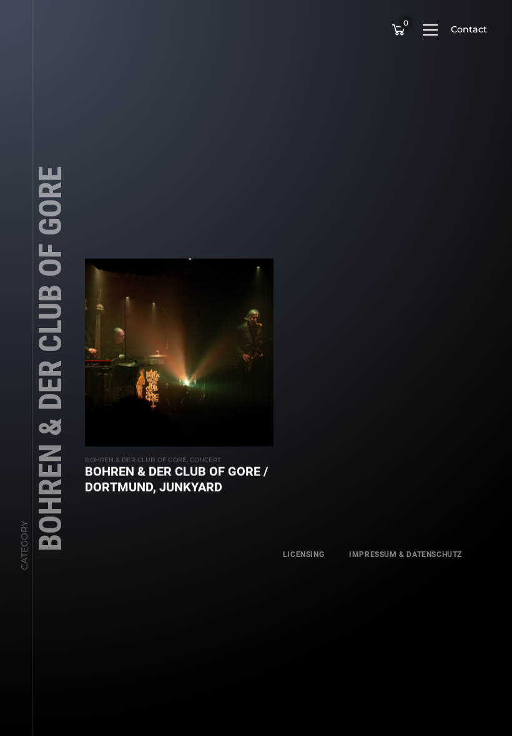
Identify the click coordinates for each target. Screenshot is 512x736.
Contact (469, 29)
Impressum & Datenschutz (405, 554)
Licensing (303, 554)
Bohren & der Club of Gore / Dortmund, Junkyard (176, 479)
